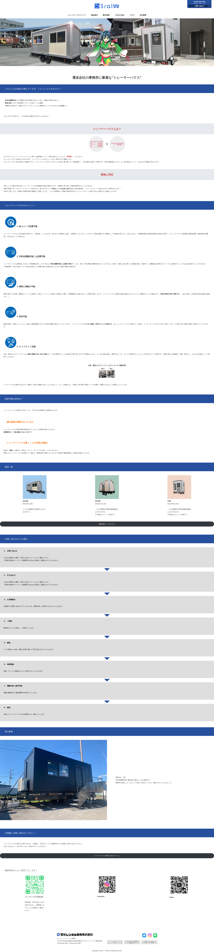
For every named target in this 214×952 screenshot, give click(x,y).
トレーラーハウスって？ (77, 15)
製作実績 (106, 15)
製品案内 (94, 15)
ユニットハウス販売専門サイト (132, 942)
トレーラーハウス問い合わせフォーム (107, 856)
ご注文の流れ (120, 15)
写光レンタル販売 (149, 942)
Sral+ (115, 942)
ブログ (132, 15)
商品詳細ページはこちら (107, 524)
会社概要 (143, 15)
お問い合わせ (199, 6)
